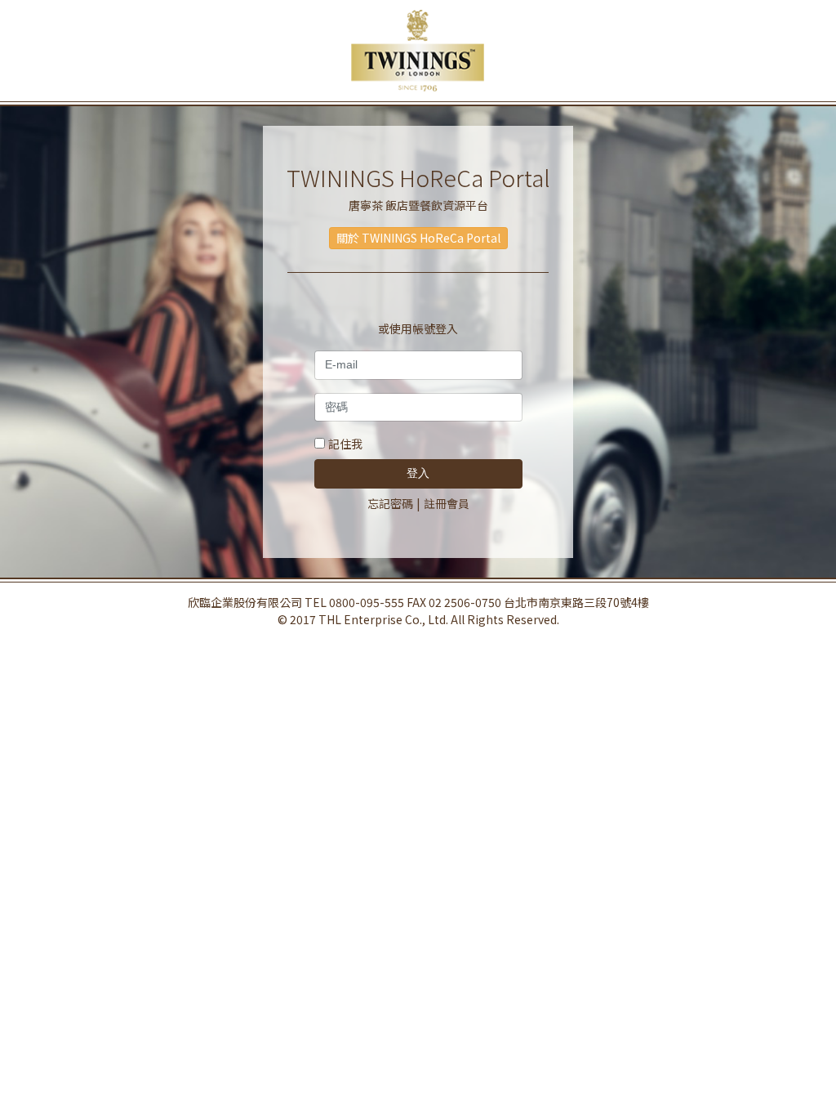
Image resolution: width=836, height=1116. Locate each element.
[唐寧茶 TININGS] (418, 51)
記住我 (345, 443)
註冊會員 (446, 503)
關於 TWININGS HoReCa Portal (418, 238)
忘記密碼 (390, 503)
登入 (418, 473)
